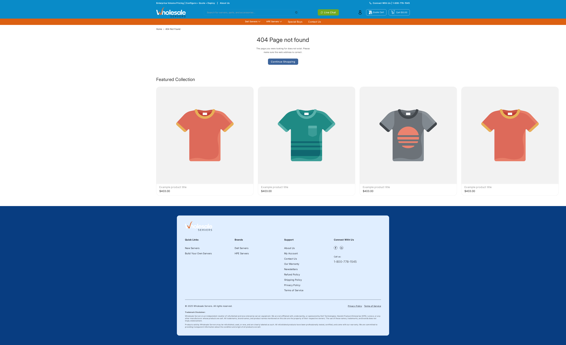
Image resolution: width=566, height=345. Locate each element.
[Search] (295, 12)
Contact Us (290, 258)
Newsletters (291, 269)
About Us (225, 3)
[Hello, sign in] (360, 12)
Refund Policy (292, 274)
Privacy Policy (292, 285)
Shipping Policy (293, 279)
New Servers (192, 248)
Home (159, 29)
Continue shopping (283, 61)
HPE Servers (242, 253)
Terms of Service (293, 290)
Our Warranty (291, 263)
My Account (291, 253)
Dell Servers (242, 248)
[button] (399, 12)
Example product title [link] (172, 187)
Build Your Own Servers (198, 253)
